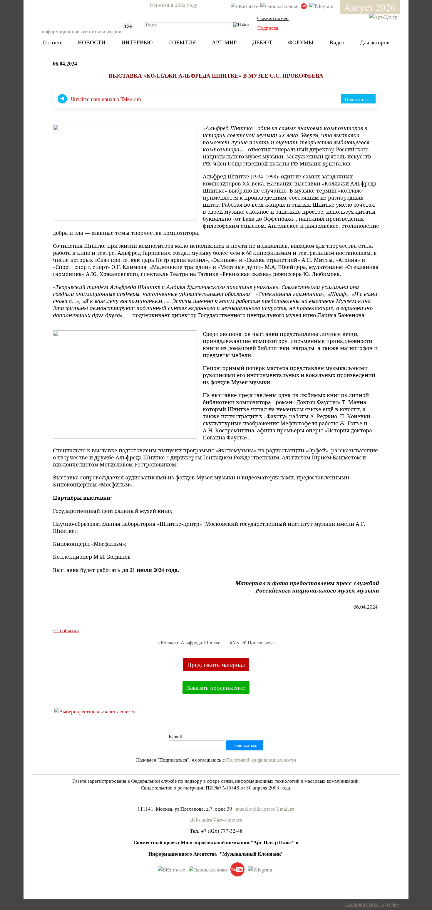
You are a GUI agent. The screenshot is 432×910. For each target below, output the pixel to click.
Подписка (267, 27)
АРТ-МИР (224, 42)
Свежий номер (273, 18)
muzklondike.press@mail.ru (265, 808)
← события (66, 630)
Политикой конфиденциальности (261, 759)
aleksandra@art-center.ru (216, 819)
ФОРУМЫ (301, 42)
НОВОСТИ (92, 42)
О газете (52, 42)
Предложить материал (216, 664)
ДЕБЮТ (262, 42)
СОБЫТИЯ (182, 42)
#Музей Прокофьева (252, 642)
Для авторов (374, 42)
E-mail (175, 736)
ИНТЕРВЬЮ (137, 42)
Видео (336, 42)
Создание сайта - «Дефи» (371, 904)
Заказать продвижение (216, 687)
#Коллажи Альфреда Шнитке (189, 642)
